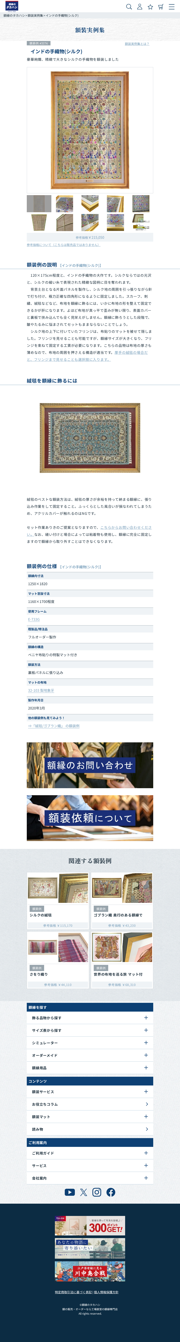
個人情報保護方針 (106, 1292)
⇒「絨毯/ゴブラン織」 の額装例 (53, 725)
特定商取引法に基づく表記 (73, 1292)
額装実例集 (35, 15)
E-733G (34, 619)
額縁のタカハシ (14, 15)
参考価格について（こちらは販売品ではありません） (64, 244)
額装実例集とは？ (137, 43)
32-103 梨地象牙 (41, 690)
